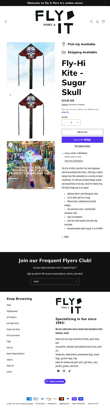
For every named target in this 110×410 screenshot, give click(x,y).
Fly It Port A (16, 404)
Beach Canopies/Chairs (16, 354)
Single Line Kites (13, 329)
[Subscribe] (76, 281)
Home (9, 305)
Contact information (78, 404)
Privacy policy (40, 404)
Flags (9, 341)
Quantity (65, 117)
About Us (10, 366)
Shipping (65, 105)
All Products (12, 317)
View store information (74, 161)
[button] (6, 22)
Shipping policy (64, 404)
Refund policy (52, 404)
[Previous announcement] (5, 3)
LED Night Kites (13, 323)
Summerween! (12, 311)
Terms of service (93, 404)
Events (9, 372)
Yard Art (10, 348)
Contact (10, 360)
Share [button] (66, 237)
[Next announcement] (105, 3)
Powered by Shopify (27, 404)
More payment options (82, 146)
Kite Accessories (13, 335)
